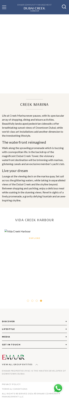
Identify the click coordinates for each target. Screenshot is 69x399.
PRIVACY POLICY (11, 384)
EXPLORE (34, 238)
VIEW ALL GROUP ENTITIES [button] (17, 364)
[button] (4, 7)
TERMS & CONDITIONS (14, 389)
